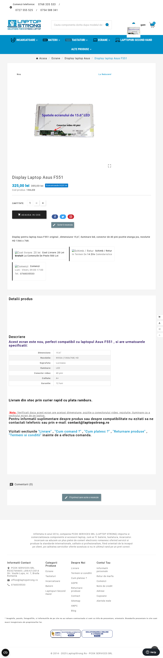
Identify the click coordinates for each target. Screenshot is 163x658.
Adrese (100, 591)
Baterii (49, 586)
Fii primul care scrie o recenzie (84, 497)
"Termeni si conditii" (25, 435)
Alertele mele (104, 601)
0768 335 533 (47, 4)
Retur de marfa (105, 576)
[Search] (107, 25)
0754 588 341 (49, 10)
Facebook (55, 216)
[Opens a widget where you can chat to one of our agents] (151, 652)
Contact (75, 596)
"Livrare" (45, 431)
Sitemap (75, 601)
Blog (73, 610)
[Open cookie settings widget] (5, 652)
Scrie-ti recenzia (65, 225)
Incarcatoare (53, 581)
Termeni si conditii (81, 573)
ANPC (74, 606)
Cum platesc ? (79, 578)
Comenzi (101, 581)
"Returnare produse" (129, 431)
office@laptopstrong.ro (24, 580)
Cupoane (102, 596)
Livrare (75, 568)
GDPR (74, 583)
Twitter (63, 216)
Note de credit (105, 586)
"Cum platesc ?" (97, 431)
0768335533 (27, 273)
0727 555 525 (24, 10)
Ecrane (49, 571)
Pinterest (71, 216)
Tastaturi (51, 576)
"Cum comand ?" (68, 431)
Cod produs (15, 305)
